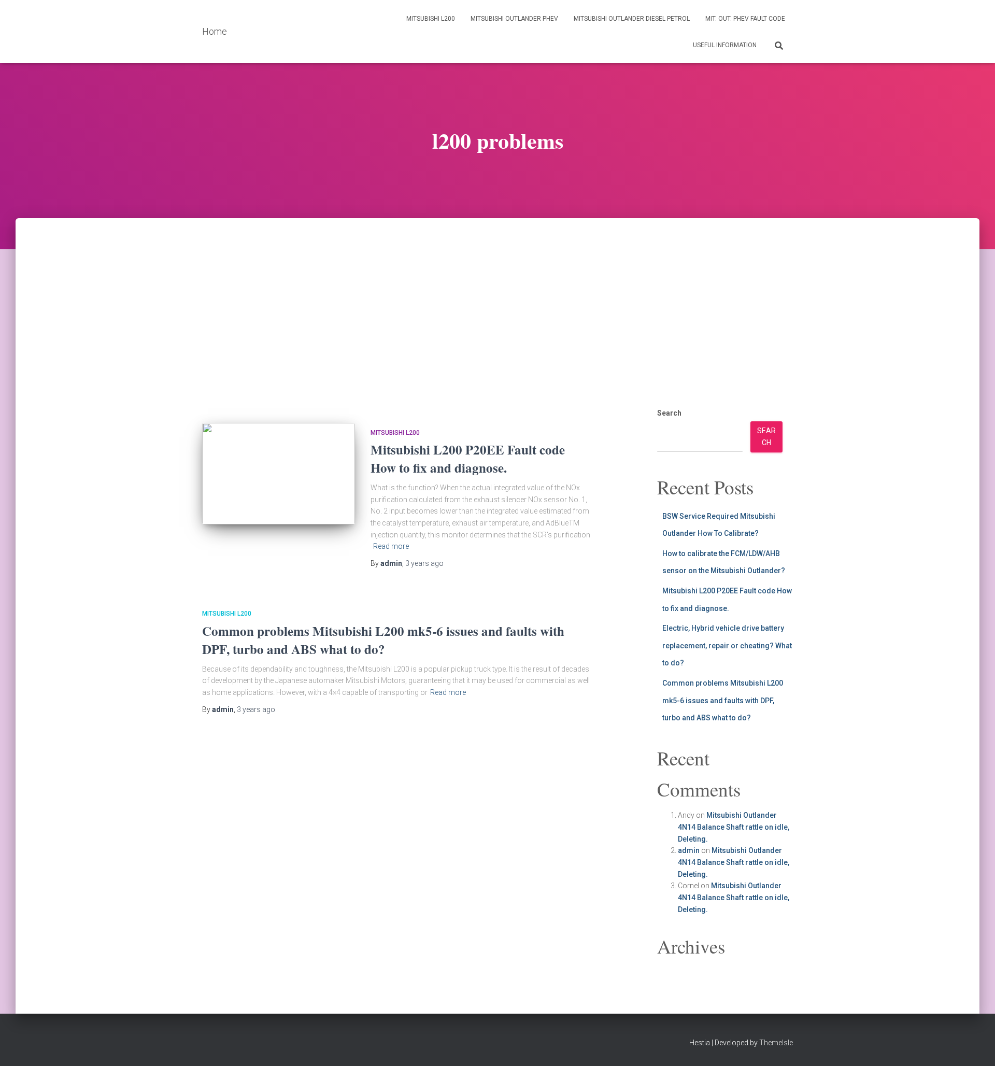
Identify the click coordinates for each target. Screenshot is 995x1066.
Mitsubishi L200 (395, 432)
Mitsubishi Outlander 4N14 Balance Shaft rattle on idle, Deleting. (733, 827)
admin (689, 850)
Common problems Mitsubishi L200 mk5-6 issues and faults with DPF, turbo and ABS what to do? (383, 640)
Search (669, 413)
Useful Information (725, 45)
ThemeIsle (776, 1043)
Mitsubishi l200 (430, 18)
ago (424, 563)
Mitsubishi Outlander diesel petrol (632, 18)
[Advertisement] (497, 295)
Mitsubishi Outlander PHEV (514, 18)
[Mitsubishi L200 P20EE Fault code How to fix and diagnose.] (278, 474)
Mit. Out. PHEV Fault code (745, 18)
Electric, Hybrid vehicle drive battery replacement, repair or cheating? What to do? (727, 645)
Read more (391, 546)
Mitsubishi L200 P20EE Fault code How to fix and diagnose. (468, 458)
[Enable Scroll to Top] (974, 1045)
